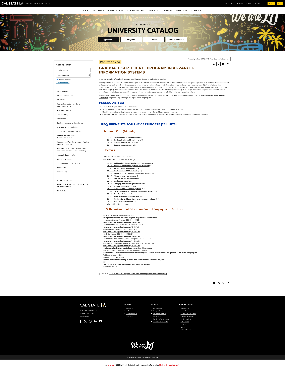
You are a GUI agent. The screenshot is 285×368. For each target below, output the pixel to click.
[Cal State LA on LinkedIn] (96, 321)
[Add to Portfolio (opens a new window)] (214, 64)
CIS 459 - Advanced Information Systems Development (128, 166)
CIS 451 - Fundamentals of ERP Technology (123, 171)
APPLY (271, 3)
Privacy (183, 324)
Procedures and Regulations (67, 127)
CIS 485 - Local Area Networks (118, 181)
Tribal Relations (186, 330)
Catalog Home (62, 91)
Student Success (136, 10)
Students (29, 3)
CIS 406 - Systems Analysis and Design (121, 142)
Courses (154, 39)
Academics (98, 10)
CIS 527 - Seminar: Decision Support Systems (124, 189)
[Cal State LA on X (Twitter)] (86, 321)
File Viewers (157, 316)
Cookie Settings (186, 319)
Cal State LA (12, 3)
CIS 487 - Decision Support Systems (120, 186)
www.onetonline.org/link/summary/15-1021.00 (121, 232)
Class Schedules (175, 39)
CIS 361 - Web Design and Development (122, 178)
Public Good (181, 10)
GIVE (279, 3)
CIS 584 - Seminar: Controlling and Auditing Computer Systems (131, 199)
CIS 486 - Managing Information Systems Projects (126, 184)
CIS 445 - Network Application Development (124, 168)
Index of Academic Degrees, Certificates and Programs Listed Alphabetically (138, 79)
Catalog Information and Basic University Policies (68, 105)
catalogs (111, 365)
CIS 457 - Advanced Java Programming (121, 176)
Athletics (196, 10)
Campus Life (154, 10)
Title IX (183, 327)
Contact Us (129, 308)
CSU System (185, 322)
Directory (240, 3)
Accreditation (185, 311)
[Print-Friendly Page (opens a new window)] (223, 64)
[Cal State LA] (93, 305)
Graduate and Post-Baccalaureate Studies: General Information (73, 143)
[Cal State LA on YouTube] (100, 321)
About (86, 10)
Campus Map (62, 172)
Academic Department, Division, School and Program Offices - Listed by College (72, 149)
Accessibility (185, 308)
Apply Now (107, 39)
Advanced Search (62, 83)
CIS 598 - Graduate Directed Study (120, 201)
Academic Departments (66, 155)
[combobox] (208, 59)
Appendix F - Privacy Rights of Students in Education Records (72, 185)
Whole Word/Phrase (65, 80)
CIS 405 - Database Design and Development (124, 140)
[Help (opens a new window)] (228, 64)
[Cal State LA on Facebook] (81, 321)
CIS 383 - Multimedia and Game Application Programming (129, 163)
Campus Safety (158, 311)
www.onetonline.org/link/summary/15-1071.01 (121, 227)
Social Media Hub (131, 313)
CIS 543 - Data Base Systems (117, 194)
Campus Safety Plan (187, 316)
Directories (61, 100)
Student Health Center (160, 322)
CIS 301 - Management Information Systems (124, 137)
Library (247, 3)
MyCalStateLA (229, 3)
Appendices (61, 167)
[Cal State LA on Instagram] (91, 321)
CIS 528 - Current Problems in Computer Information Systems (130, 191)
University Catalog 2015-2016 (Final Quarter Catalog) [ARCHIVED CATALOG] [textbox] (208, 59)
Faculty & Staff (38, 3)
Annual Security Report (188, 313)
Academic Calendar (64, 110)
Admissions (61, 119)
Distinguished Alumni (65, 96)
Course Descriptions (64, 159)
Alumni (47, 3)
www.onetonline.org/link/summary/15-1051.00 (121, 222)
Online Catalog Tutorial (65, 180)
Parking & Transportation (161, 319)
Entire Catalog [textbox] (63, 70)
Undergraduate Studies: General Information (66, 136)
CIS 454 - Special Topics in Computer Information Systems (129, 173)
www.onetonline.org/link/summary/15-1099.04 (121, 236)
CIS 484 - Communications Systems (120, 145)
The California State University (68, 163)
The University (62, 115)
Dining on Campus (159, 313)
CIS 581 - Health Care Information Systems (123, 196)
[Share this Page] (218, 64)
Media (128, 311)
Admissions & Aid (115, 10)
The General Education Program (69, 131)
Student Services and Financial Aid (70, 123)
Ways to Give (130, 316)
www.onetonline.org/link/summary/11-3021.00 (121, 241)
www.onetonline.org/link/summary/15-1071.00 (121, 246)
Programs (131, 39)
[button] (256, 3)
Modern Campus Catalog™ (169, 365)
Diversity (167, 10)
